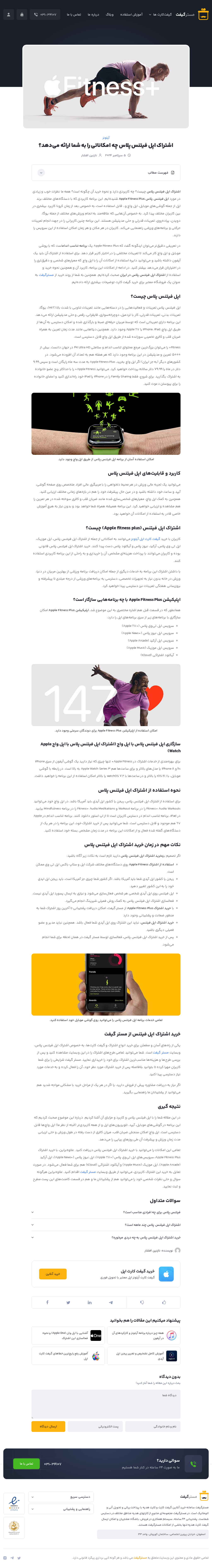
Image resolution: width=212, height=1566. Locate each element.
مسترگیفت (46, 275)
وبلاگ (110, 14)
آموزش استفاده (131, 14)
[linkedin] (89, 1302)
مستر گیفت (161, 1052)
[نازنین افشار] (178, 1250)
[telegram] (110, 1303)
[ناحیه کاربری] (8, 14)
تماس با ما (74, 14)
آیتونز (106, 138)
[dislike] (142, 1302)
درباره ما (93, 14)
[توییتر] (19, 1558)
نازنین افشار (89, 155)
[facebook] (47, 1302)
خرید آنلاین (53, 1274)
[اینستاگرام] (5, 1558)
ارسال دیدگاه (48, 1426)
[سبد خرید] (22, 14)
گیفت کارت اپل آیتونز (145, 539)
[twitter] (68, 1303)
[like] (164, 1302)
